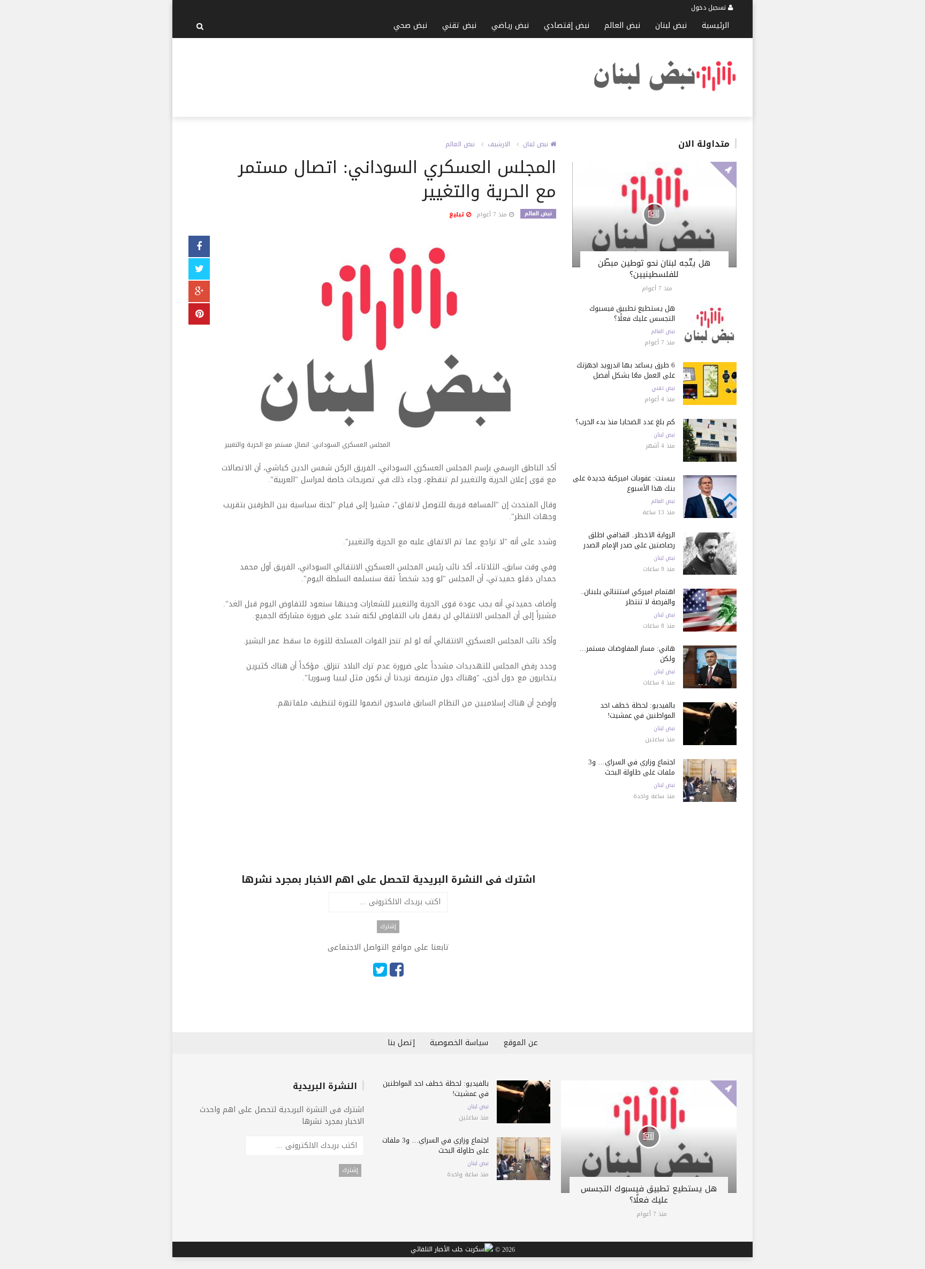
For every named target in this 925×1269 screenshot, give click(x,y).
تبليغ (457, 214)
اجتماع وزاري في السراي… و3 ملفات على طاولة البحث (631, 767)
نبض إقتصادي (566, 25)
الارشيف (499, 144)
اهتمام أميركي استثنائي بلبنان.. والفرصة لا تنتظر (628, 597)
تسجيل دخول (709, 7)
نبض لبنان (671, 25)
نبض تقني (459, 25)
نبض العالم (622, 25)
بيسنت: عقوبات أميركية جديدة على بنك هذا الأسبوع (624, 483)
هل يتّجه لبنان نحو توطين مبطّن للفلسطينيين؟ (654, 269)
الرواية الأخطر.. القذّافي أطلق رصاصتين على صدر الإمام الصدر (629, 540)
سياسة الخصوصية (459, 1042)
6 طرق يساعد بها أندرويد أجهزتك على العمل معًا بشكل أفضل (626, 370)
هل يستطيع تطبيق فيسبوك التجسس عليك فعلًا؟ (632, 313)
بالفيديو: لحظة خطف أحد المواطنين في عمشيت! (637, 710)
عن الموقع (520, 1042)
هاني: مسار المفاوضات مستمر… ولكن (627, 653)
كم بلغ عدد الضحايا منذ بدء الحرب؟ (625, 422)
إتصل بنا (401, 1042)
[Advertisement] (383, 75)
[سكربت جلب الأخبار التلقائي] (452, 1250)
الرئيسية (715, 25)
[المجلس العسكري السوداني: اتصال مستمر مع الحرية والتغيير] (388, 344)
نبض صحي (410, 25)
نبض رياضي (510, 25)
